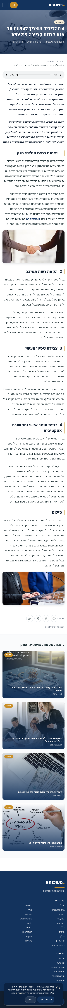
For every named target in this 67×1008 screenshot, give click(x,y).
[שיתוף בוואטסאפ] (54, 618)
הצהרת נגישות (58, 976)
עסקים (29, 936)
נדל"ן (62, 936)
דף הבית (61, 61)
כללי (63, 927)
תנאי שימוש (59, 971)
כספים (29, 927)
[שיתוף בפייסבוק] (46, 618)
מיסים (62, 932)
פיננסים (59, 22)
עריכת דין (60, 940)
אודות (62, 958)
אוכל (62, 905)
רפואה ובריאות (58, 945)
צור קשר (61, 963)
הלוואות (28, 914)
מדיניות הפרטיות (22, 993)
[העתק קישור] (29, 618)
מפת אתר (60, 980)
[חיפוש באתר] (14, 5)
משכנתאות (27, 932)
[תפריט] (5, 5)
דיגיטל (62, 914)
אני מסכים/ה (46, 999)
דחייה (31, 999)
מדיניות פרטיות (58, 967)
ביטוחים (29, 905)
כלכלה (29, 923)
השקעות (61, 918)
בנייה (30, 910)
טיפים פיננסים (26, 918)
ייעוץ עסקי (60, 923)
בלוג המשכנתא (58, 910)
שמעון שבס (33, 219)
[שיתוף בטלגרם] (37, 618)
